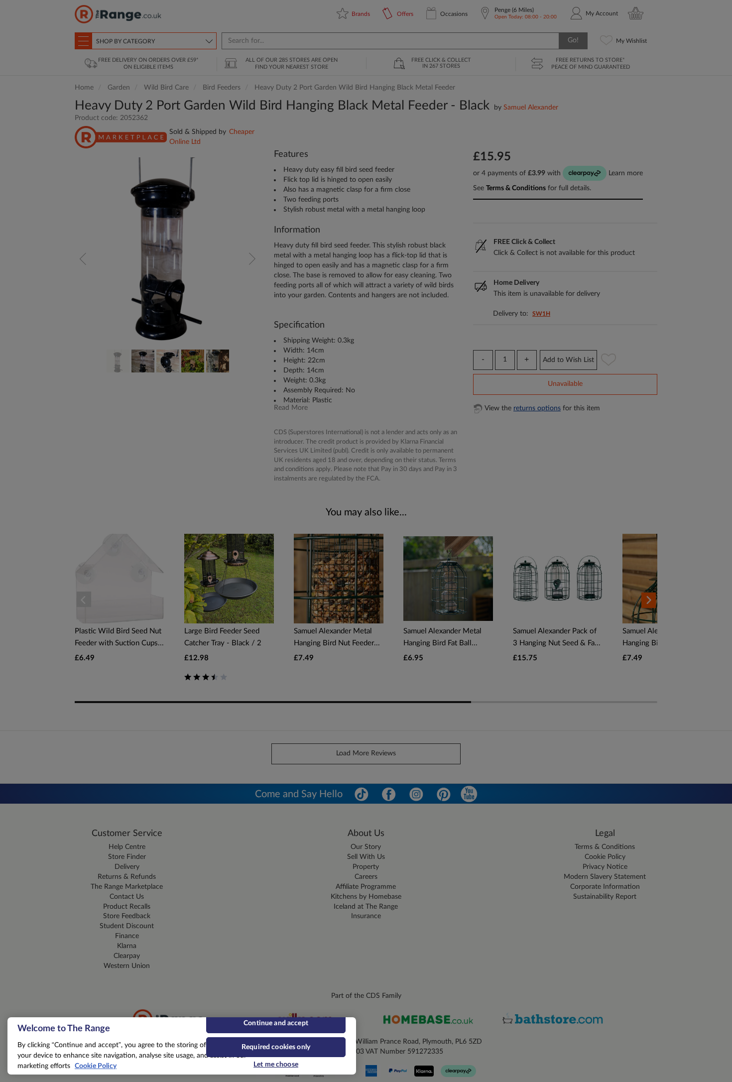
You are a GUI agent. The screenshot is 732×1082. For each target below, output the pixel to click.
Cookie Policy (96, 1066)
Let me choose (275, 1064)
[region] (181, 1046)
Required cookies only (276, 1047)
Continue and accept (276, 1023)
